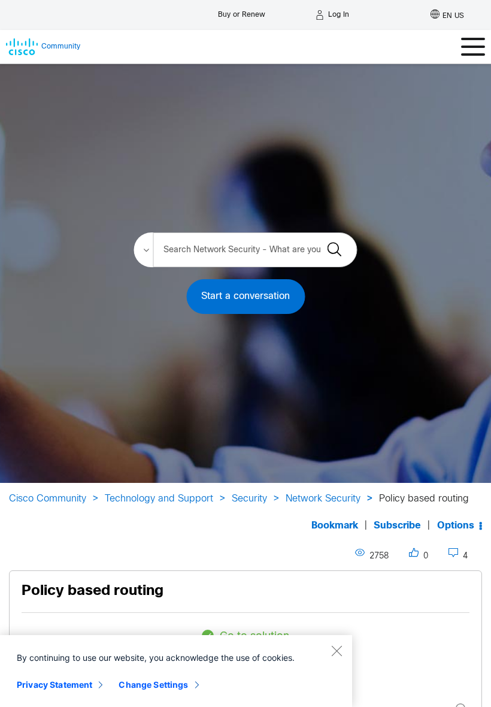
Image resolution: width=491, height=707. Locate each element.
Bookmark (334, 525)
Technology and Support (159, 498)
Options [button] (455, 525)
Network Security (323, 498)
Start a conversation (245, 296)
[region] (176, 671)
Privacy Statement (54, 684)
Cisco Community (47, 498)
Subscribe (397, 525)
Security (249, 498)
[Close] (337, 651)
